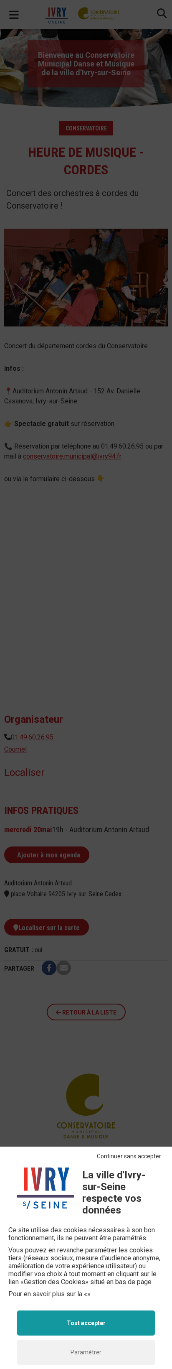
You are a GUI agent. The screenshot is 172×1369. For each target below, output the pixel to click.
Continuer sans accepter (129, 1156)
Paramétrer (86, 1352)
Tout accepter (86, 1323)
